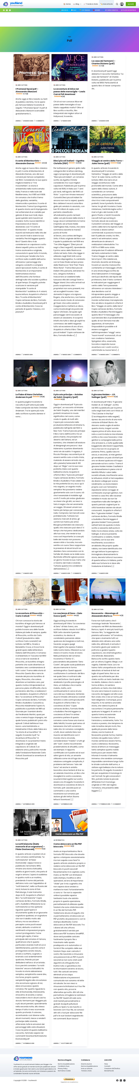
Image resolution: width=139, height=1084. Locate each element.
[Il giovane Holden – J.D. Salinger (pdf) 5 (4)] (107, 373)
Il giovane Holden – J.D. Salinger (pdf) (105, 396)
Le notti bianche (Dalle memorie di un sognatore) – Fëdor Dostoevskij (30, 847)
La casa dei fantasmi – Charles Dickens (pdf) (103, 63)
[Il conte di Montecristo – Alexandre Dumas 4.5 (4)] (31, 139)
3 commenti (117, 804)
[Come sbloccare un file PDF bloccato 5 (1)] (69, 822)
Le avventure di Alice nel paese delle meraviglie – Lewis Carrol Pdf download (69, 92)
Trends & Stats (86, 1071)
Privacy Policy (62, 1069)
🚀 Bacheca (64, 10)
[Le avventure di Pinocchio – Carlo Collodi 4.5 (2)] (31, 591)
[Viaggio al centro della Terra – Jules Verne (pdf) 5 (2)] (107, 139)
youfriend (16, 3)
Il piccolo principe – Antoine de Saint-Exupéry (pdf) (68, 396)
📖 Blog (76, 4)
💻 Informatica (59, 840)
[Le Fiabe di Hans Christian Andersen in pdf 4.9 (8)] (31, 373)
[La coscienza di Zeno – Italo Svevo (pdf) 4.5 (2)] (69, 591)
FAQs (106, 1064)
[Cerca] (117, 4)
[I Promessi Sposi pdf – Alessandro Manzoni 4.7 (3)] (31, 67)
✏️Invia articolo (106, 4)
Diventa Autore (86, 1064)
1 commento (40, 121)
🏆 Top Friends (84, 10)
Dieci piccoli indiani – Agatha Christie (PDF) (69, 162)
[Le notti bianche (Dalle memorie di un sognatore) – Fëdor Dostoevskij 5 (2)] (31, 822)
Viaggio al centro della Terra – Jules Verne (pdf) (107, 162)
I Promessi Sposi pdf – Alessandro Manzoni (27, 91)
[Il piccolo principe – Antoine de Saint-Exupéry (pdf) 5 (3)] (69, 373)
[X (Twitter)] (7, 10)
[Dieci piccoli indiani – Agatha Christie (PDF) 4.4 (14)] (69, 139)
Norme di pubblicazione (66, 1064)
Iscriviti (131, 4)
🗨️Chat (73, 10)
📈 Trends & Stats (91, 4)
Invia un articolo (86, 1069)
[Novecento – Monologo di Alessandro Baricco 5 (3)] (107, 591)
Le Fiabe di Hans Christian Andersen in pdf (30, 396)
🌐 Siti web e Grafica (110, 10)
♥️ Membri (96, 10)
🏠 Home (67, 4)
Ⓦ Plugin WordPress (128, 10)
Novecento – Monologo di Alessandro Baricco (107, 614)
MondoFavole (109, 1071)
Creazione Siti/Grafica (112, 1069)
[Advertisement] (69, 19)
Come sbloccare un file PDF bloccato (68, 845)
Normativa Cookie (64, 1071)
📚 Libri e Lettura (21, 85)
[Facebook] (4, 10)
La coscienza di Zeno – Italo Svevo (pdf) (68, 614)
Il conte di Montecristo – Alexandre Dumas (31, 162)
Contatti (107, 1066)
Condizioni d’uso (63, 1066)
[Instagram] (10, 10)
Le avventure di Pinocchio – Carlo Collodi (30, 614)
